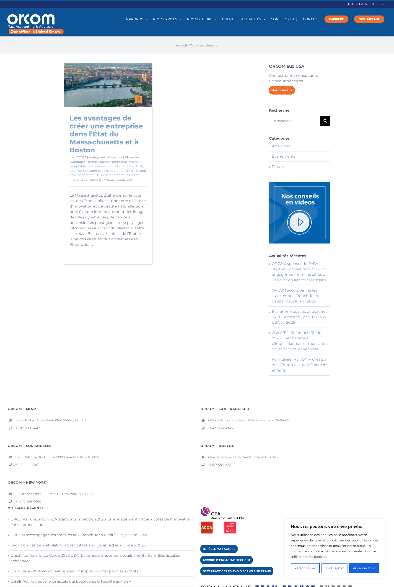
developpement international (123, 170)
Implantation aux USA (86, 179)
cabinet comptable (112, 162)
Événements (284, 156)
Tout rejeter (334, 568)
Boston (92, 162)
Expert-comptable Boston (120, 175)
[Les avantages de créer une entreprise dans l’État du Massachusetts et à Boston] (108, 85)
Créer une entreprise (85, 170)
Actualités (114, 157)
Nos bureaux (282, 90)
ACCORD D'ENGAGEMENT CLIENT (226, 560)
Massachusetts (114, 179)
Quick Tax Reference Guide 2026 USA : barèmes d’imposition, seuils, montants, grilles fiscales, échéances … (95, 558)
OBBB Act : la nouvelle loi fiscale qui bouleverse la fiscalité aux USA (70, 581)
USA (130, 179)
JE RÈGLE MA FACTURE (219, 549)
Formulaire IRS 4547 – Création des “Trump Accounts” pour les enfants (300, 364)
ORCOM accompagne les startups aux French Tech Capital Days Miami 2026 (295, 295)
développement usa (85, 175)
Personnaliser (305, 568)
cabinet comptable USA (124, 166)
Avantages (77, 162)
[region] (335, 548)
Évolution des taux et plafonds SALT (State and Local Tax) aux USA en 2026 (299, 317)
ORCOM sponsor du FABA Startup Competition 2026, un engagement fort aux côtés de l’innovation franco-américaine (100, 522)
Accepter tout (364, 568)
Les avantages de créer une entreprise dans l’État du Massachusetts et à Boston (106, 134)
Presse (278, 166)
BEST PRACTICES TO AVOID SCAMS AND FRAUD (237, 571)
